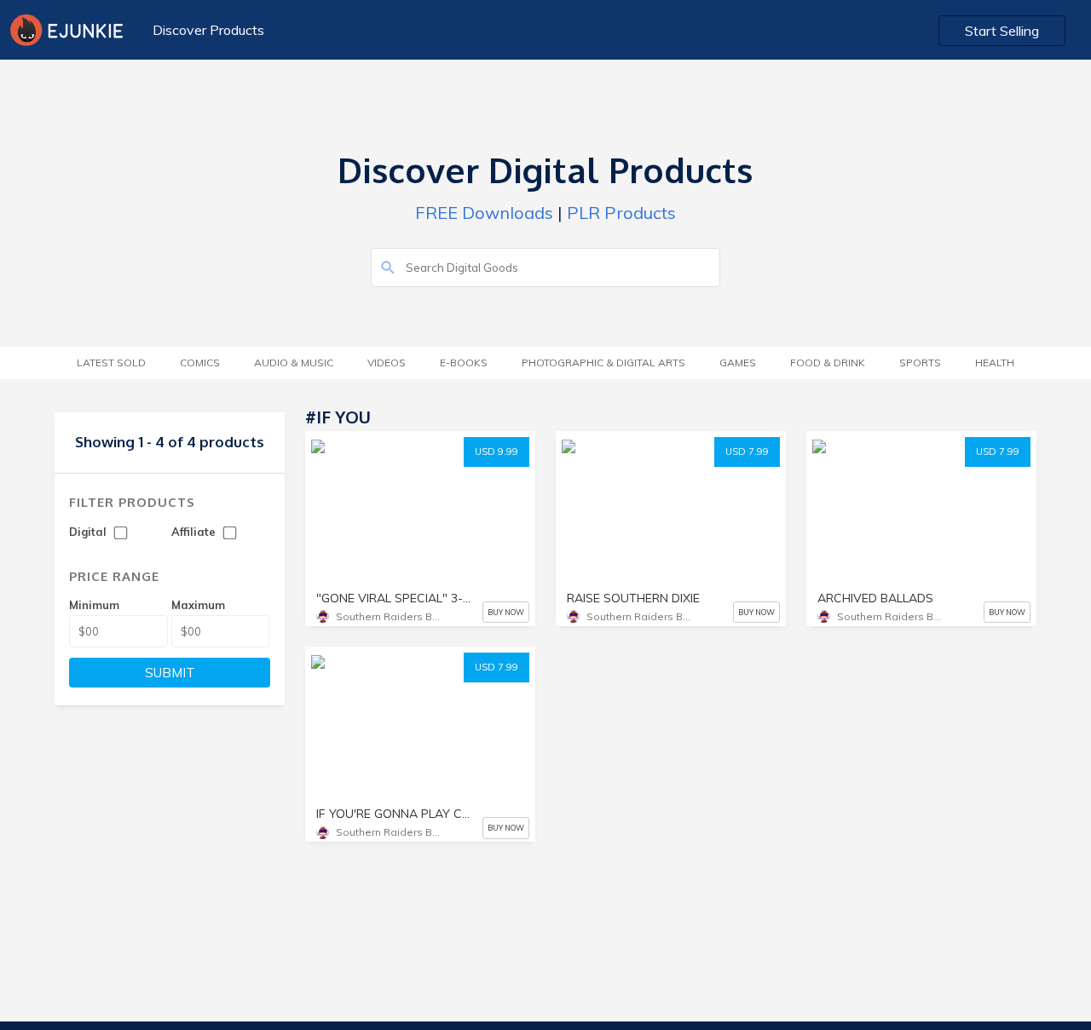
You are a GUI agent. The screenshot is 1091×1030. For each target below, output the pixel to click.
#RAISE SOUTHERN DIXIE (388, 481)
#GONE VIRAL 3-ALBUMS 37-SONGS (398, 583)
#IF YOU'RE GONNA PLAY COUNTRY (414, 512)
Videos (386, 362)
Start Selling (1002, 30)
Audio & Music (293, 362)
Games (737, 362)
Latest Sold (111, 362)
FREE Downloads (484, 212)
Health (994, 362)
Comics (200, 362)
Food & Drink (827, 362)
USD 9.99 (496, 451)
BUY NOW (506, 612)
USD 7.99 (747, 451)
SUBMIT (170, 673)
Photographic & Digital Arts (603, 362)
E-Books (464, 362)
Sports (920, 362)
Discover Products (208, 29)
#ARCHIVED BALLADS (381, 544)
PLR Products (621, 212)
